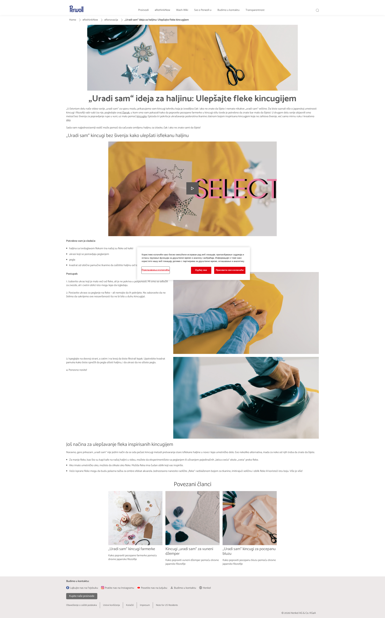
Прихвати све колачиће (230, 270)
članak (126, 112)
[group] (192, 530)
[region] (193, 263)
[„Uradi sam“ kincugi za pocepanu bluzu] (250, 530)
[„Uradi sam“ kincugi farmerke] (135, 530)
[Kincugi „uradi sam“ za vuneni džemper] (192, 530)
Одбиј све (201, 270)
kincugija (142, 116)
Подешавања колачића (155, 270)
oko (68, 120)
